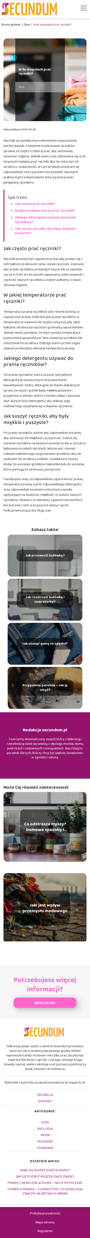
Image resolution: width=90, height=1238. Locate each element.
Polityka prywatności (45, 1213)
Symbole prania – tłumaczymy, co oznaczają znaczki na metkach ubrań (44, 1191)
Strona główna (11, 24)
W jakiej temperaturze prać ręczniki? (45, 210)
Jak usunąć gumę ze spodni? (45, 643)
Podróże (45, 1141)
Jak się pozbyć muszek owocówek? (45, 1176)
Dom (27, 24)
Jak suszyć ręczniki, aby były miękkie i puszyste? (45, 231)
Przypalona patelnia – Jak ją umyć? (45, 687)
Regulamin (45, 1231)
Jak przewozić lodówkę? (45, 555)
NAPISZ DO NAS (45, 1003)
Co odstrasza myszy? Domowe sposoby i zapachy (45, 827)
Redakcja (45, 1095)
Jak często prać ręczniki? (35, 204)
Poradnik (45, 1148)
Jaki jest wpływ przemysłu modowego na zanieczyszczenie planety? (45, 908)
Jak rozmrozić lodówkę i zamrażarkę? (45, 599)
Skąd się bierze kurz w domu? (45, 1170)
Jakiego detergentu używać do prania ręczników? (45, 220)
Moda (45, 1135)
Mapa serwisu (45, 1222)
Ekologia (45, 1129)
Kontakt (45, 1101)
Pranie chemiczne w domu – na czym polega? (45, 1183)
